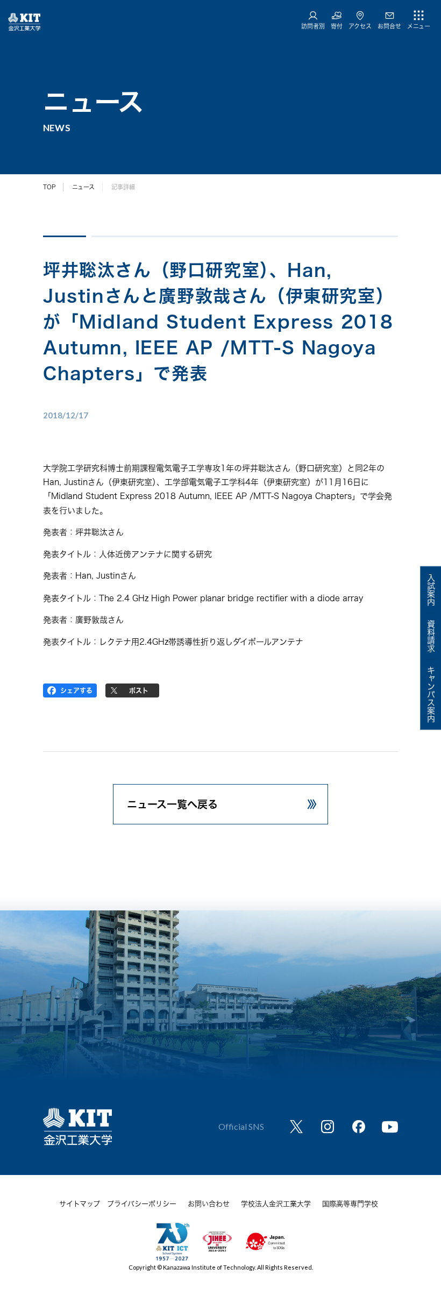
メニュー (418, 26)
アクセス (360, 26)
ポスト (138, 690)
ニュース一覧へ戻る (172, 804)
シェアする (76, 690)
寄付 (337, 26)
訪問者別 (313, 26)
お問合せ (389, 26)
